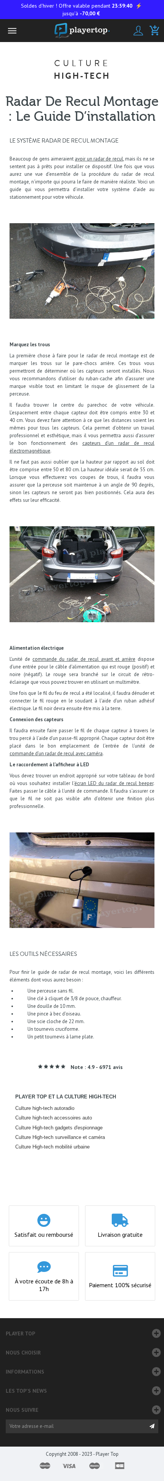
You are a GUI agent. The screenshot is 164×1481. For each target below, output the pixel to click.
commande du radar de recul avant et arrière (83, 659)
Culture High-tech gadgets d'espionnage (59, 1128)
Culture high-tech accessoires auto (53, 1118)
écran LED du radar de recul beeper (113, 783)
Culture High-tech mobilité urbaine (52, 1147)
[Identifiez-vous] (138, 30)
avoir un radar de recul (99, 159)
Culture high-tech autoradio (44, 1108)
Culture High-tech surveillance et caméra (60, 1137)
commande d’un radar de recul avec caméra (56, 753)
